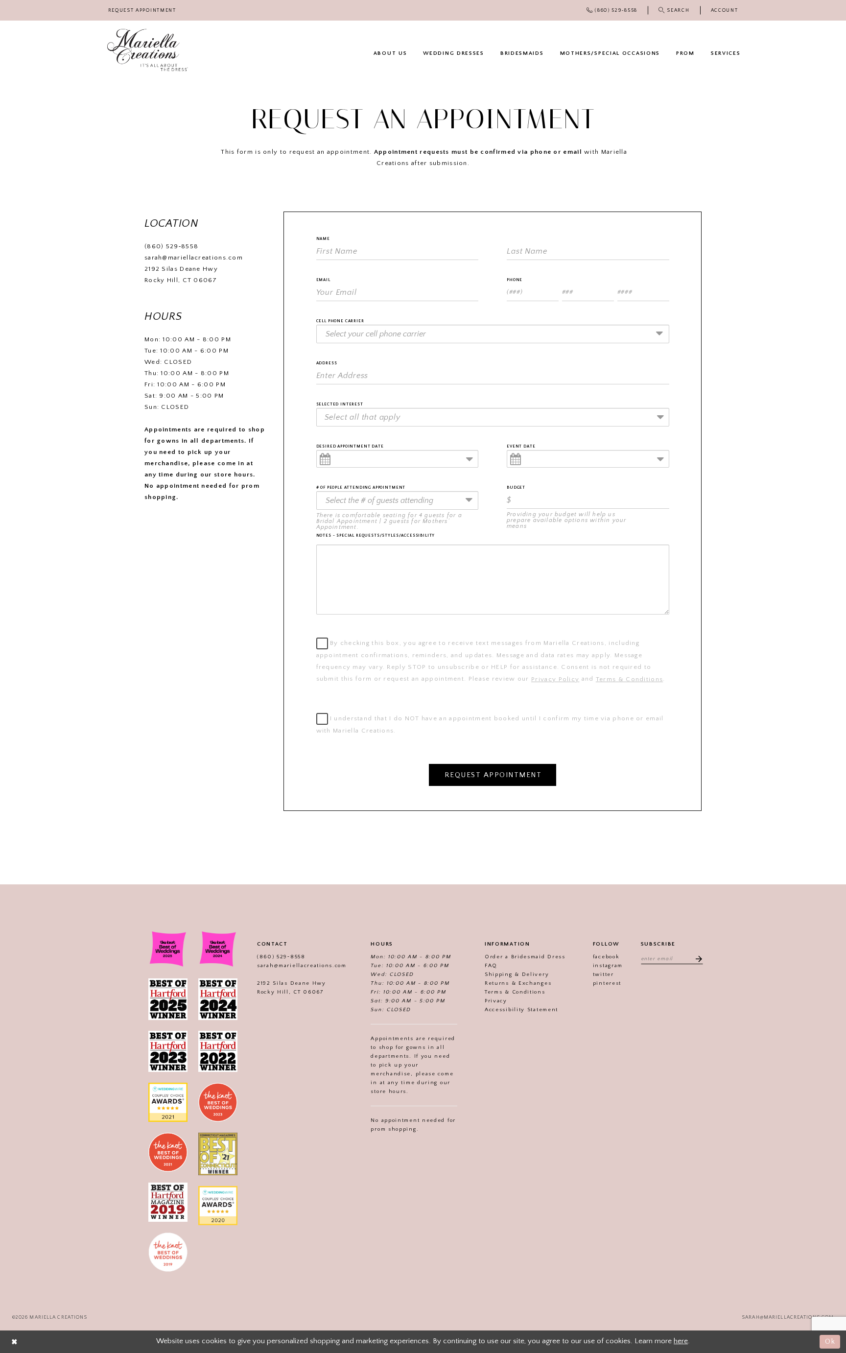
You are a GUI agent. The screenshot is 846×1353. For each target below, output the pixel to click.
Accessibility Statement (521, 1010)
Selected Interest (339, 404)
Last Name (520, 239)
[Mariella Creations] (147, 50)
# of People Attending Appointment (361, 487)
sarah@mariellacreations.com (193, 257)
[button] (724, 10)
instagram (608, 966)
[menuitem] (142, 10)
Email (323, 280)
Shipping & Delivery (517, 974)
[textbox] (496, 417)
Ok (830, 1341)
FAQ (491, 966)
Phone (514, 280)
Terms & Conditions (629, 679)
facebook (606, 957)
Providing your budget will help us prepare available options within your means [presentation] (566, 520)
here (681, 1341)
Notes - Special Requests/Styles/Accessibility (375, 535)
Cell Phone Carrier (340, 321)
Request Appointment (493, 775)
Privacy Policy (555, 679)
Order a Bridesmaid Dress (525, 957)
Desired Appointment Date (350, 446)
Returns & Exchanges (518, 983)
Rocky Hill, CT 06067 (180, 280)
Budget (516, 487)
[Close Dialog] (15, 1341)
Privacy (496, 1001)
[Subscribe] (695, 958)
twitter (603, 974)
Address (326, 363)
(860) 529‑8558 (171, 246)
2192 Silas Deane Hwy (182, 268)
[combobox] (492, 334)
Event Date (521, 446)
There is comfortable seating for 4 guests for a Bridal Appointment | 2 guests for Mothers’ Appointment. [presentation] (389, 521)
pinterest (607, 983)
